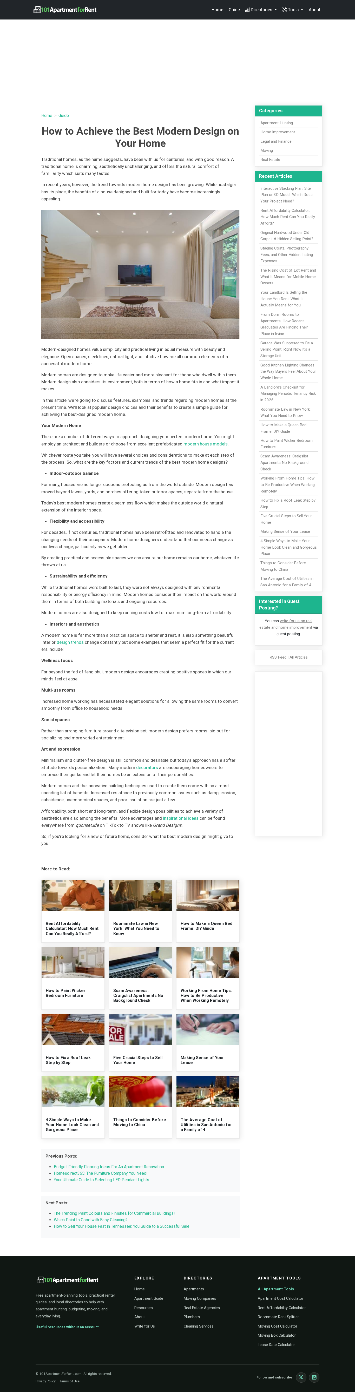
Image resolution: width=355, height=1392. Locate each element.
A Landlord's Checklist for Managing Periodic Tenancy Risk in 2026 (288, 394)
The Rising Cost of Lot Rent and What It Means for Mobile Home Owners (288, 277)
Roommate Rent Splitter (278, 1317)
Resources (143, 1307)
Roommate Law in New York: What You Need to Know (136, 928)
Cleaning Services (199, 1326)
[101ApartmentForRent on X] (301, 1377)
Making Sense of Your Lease (285, 531)
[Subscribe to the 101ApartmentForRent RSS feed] (314, 1377)
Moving (266, 150)
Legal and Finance (276, 141)
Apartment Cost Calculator (280, 1298)
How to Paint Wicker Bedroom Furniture (66, 993)
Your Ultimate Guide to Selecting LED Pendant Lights (101, 1179)
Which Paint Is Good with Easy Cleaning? (91, 1219)
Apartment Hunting (276, 123)
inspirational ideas (181, 818)
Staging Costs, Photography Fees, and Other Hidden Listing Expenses (286, 255)
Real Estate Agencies (202, 1307)
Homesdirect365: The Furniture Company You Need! (101, 1173)
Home (217, 9)
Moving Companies (200, 1298)
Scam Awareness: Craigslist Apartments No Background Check (138, 995)
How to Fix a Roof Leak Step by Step (68, 1060)
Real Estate (270, 159)
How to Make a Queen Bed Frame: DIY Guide (206, 926)
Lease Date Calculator (276, 1344)
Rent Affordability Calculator (282, 1307)
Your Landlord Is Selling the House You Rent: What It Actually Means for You (283, 299)
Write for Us (144, 1326)
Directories (262, 9)
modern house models (205, 444)
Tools (294, 9)
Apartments (194, 1289)
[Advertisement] (177, 60)
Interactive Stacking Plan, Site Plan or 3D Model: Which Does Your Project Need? (286, 195)
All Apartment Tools (276, 1289)
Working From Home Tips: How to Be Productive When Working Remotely (206, 995)
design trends (70, 642)
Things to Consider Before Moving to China (139, 1122)
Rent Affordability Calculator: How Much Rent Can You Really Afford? (72, 928)
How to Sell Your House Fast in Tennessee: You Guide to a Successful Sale (121, 1226)
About (314, 9)
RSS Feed (277, 657)
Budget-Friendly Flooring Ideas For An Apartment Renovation (109, 1166)
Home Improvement (277, 132)
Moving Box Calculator (277, 1335)
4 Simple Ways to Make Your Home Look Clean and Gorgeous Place (72, 1124)
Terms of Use (70, 1381)
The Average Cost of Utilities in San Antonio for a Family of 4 (206, 1124)
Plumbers (192, 1317)
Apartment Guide (148, 1298)
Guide (234, 9)
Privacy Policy (46, 1381)
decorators (147, 767)
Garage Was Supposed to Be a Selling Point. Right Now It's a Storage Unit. (286, 349)
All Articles (299, 657)
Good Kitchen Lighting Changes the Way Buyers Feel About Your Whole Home (288, 371)
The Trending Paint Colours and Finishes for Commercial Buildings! (114, 1213)
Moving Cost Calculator (277, 1326)
